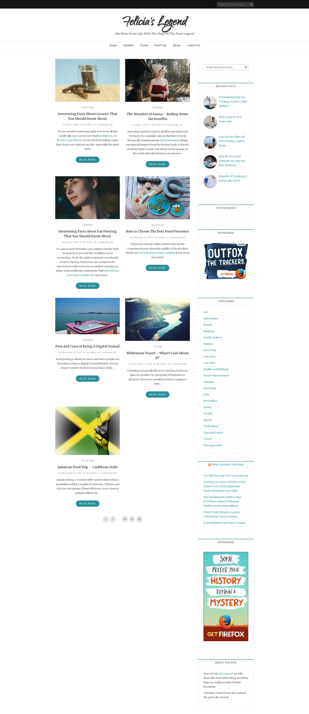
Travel (144, 45)
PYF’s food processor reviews (156, 252)
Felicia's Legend (154, 23)
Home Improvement (216, 375)
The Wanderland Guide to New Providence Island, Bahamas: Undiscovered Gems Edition (222, 501)
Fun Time (209, 362)
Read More (87, 159)
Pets (206, 394)
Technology (211, 426)
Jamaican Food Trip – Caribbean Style (87, 467)
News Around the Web (227, 464)
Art (205, 312)
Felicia (89, 124)
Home (113, 45)
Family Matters (212, 337)
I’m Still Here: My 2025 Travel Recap (225, 475)
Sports (207, 420)
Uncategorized (212, 445)
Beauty (207, 324)
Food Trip (160, 45)
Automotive (210, 318)
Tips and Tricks (213, 432)
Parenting (209, 388)
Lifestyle (128, 45)
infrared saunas (170, 140)
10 (124, 519)
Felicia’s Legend (223, 673)
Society (208, 413)
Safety (207, 407)
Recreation (210, 400)
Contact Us (193, 45)
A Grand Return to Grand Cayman (224, 522)
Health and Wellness (216, 369)
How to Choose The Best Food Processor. (157, 231)
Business (209, 331)
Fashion (208, 343)
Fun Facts (209, 356)
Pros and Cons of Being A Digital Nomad (87, 346)
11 (132, 519)
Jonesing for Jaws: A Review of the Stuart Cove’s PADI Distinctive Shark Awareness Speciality (224, 486)
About (176, 45)
